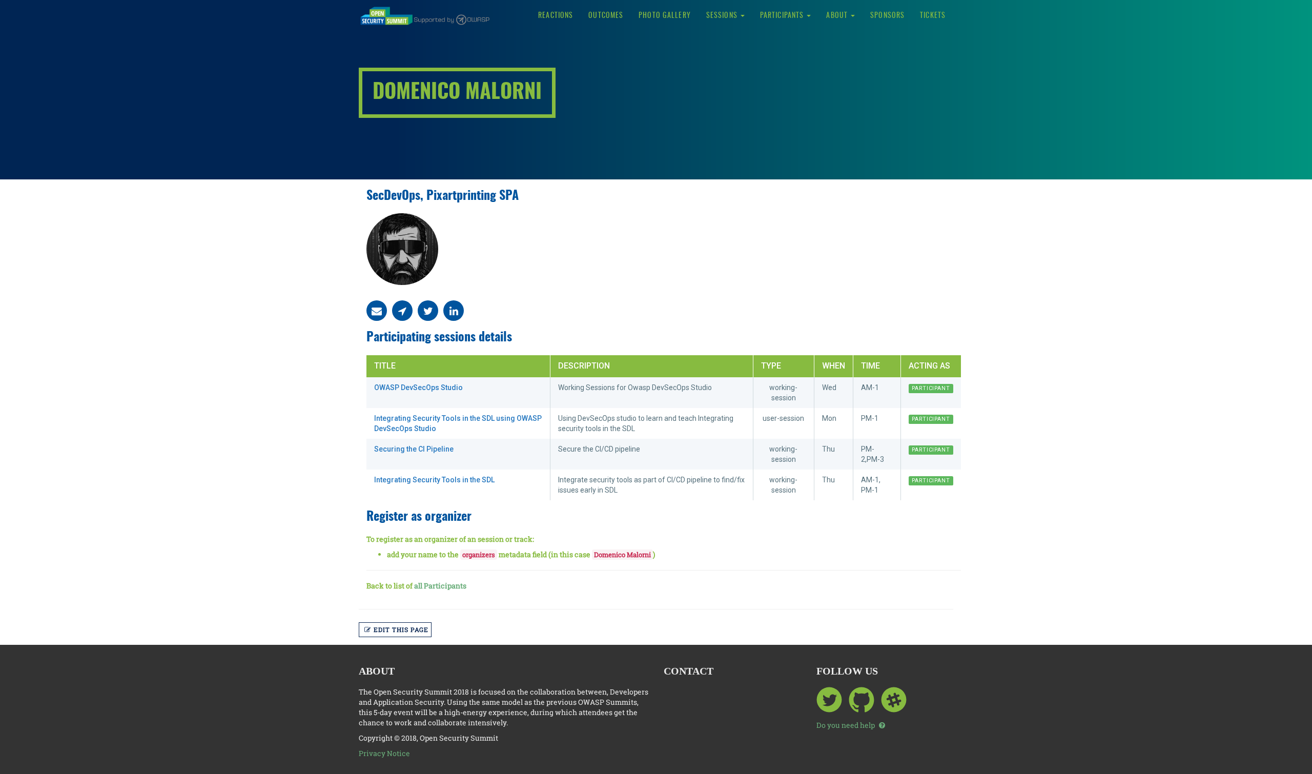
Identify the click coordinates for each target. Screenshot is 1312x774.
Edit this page (401, 629)
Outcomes (605, 15)
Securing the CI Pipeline (414, 449)
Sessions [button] (723, 15)
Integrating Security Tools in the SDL (434, 480)
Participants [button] (783, 15)
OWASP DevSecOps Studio (418, 387)
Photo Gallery (665, 15)
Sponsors (887, 15)
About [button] (838, 15)
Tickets (933, 15)
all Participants (440, 585)
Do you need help (846, 725)
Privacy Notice (384, 753)
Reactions (555, 15)
